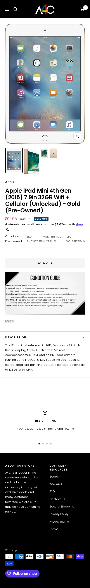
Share (9, 321)
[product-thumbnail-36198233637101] (31, 161)
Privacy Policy (58, 514)
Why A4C (55, 484)
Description (15, 337)
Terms (53, 529)
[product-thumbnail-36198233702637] (49, 153)
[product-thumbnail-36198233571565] (14, 160)
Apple (10, 182)
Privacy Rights (59, 522)
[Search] (15, 9)
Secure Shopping (61, 506)
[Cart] (82, 9)
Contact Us (57, 499)
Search (54, 476)
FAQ (52, 491)
